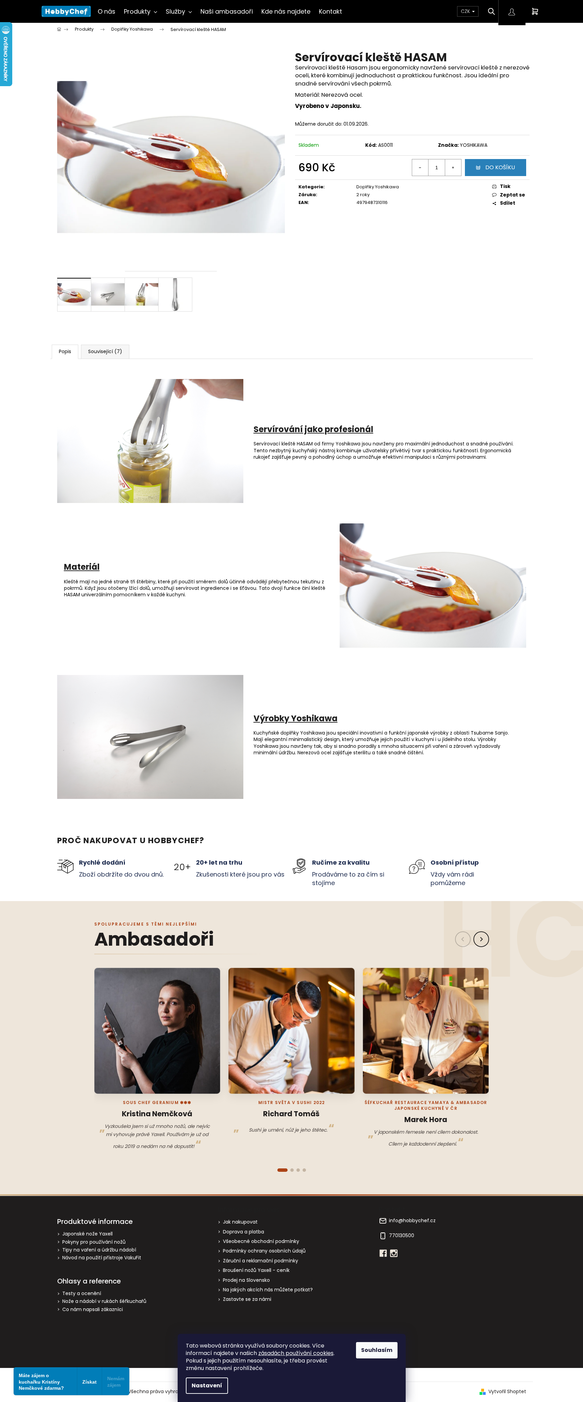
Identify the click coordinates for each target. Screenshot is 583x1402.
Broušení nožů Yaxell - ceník (256, 1270)
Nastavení (207, 1385)
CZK (466, 11)
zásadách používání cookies (296, 1353)
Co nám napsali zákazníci (92, 1309)
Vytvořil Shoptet (507, 1391)
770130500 (401, 1235)
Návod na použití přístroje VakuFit (101, 1258)
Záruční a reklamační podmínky (260, 1260)
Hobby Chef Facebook (383, 1253)
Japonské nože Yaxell (87, 1234)
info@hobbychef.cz (412, 1220)
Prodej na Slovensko (246, 1280)
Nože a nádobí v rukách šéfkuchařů (104, 1301)
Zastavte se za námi (247, 1299)
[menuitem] (106, 11)
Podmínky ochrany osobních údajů (264, 1250)
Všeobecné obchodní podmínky (261, 1241)
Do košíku (500, 167)
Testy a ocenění (81, 1293)
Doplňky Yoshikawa (377, 187)
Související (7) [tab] (105, 351)
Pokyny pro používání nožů (94, 1242)
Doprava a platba (243, 1231)
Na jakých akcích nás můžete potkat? (268, 1289)
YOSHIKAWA (473, 145)
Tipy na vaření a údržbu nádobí (99, 1250)
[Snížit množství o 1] (420, 167)
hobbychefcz (393, 1253)
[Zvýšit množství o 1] (453, 167)
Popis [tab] (65, 351)
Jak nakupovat (240, 1221)
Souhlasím (376, 1350)
